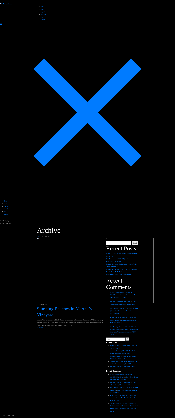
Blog (42, 17)
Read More (40, 328)
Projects (43, 12)
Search (108, 239)
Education (43, 14)
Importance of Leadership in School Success (119, 274)
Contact (43, 19)
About (42, 9)
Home (42, 6)
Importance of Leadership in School (120, 301)
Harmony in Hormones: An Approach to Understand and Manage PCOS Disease (124, 332)
